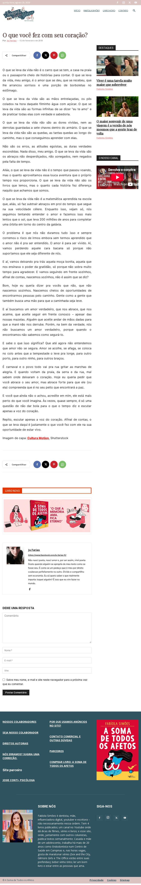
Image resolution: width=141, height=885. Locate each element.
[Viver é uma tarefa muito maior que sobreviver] (117, 65)
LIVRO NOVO (109, 10)
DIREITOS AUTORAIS (15, 743)
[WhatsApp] (62, 55)
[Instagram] (123, 2)
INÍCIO (77, 10)
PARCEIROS (57, 751)
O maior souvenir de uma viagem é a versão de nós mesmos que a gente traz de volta (117, 127)
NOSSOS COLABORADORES (19, 721)
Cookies (111, 880)
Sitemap (125, 880)
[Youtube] (135, 2)
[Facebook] (117, 2)
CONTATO (123, 10)
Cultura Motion (38, 438)
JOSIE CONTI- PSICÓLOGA (19, 780)
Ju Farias (12, 40)
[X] (129, 2)
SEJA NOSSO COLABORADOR (20, 732)
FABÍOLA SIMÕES (92, 10)
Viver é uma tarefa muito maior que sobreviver (114, 82)
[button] (134, 10)
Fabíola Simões (105, 89)
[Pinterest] (54, 55)
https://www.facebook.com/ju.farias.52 (47, 555)
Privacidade (97, 880)
